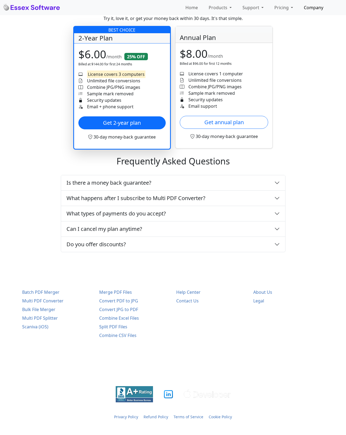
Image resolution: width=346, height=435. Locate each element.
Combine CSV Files (118, 335)
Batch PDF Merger (40, 292)
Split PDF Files (113, 327)
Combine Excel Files (119, 318)
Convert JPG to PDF (118, 309)
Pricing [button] (282, 8)
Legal (258, 301)
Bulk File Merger (38, 309)
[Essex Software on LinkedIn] (168, 394)
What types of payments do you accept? (116, 213)
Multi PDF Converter (43, 301)
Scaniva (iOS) (35, 327)
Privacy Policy (126, 416)
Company (313, 8)
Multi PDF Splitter (40, 318)
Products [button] (218, 8)
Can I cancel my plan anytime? (104, 228)
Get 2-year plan (122, 122)
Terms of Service (188, 416)
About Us (262, 292)
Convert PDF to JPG (118, 301)
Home (191, 8)
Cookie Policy (220, 416)
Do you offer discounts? (96, 244)
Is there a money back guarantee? (108, 182)
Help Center (188, 292)
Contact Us (187, 301)
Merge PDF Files (115, 292)
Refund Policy (156, 416)
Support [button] (251, 8)
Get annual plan (224, 122)
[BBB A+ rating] (134, 394)
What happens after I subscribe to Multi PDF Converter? (135, 198)
